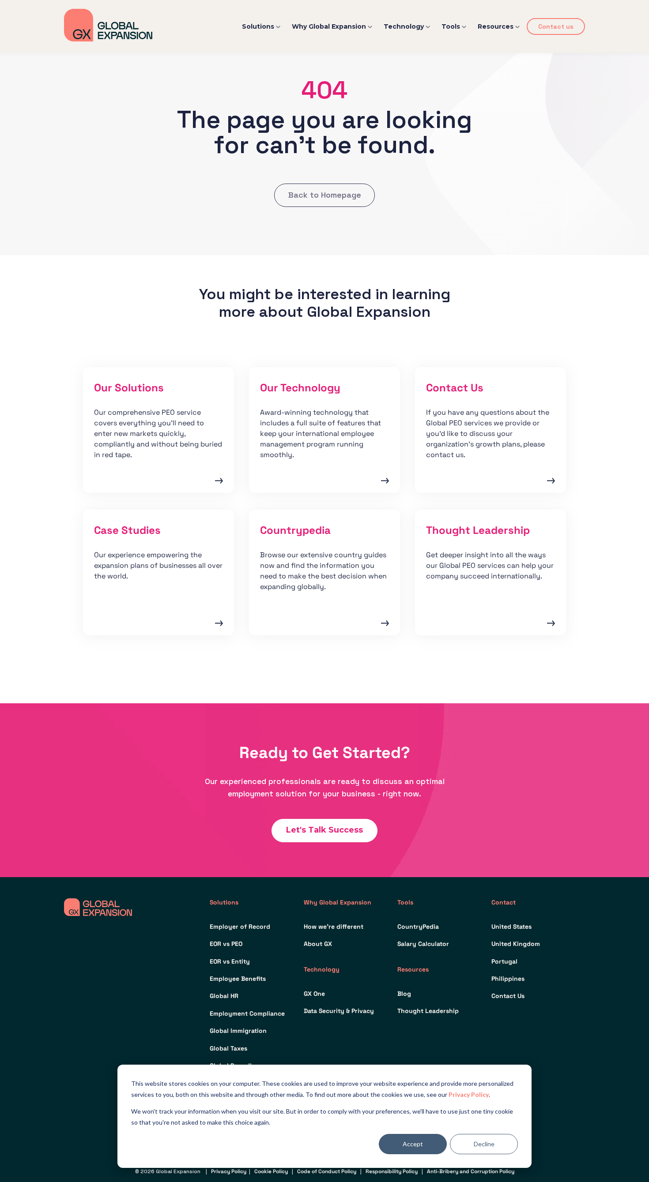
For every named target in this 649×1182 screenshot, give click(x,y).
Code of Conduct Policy (326, 1171)
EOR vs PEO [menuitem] (226, 944)
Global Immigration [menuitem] (238, 1031)
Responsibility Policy (392, 1171)
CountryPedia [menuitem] (418, 927)
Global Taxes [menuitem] (228, 1048)
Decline (484, 1144)
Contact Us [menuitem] (507, 996)
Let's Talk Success (324, 830)
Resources (495, 26)
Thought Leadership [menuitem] (428, 1011)
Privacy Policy (469, 1094)
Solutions (258, 26)
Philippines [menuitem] (507, 979)
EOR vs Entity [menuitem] (230, 961)
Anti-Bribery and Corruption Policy (470, 1171)
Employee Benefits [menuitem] (238, 979)
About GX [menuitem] (318, 944)
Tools (450, 26)
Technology (404, 26)
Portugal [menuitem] (504, 961)
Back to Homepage (324, 195)
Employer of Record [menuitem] (240, 927)
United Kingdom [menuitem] (515, 944)
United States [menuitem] (511, 927)
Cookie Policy (271, 1171)
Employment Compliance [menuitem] (247, 1013)
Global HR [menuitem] (224, 996)
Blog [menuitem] (404, 994)
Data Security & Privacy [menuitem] (339, 1011)
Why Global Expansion (329, 26)
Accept (413, 1144)
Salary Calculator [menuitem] (423, 944)
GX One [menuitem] (314, 994)
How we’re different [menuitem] (333, 927)
